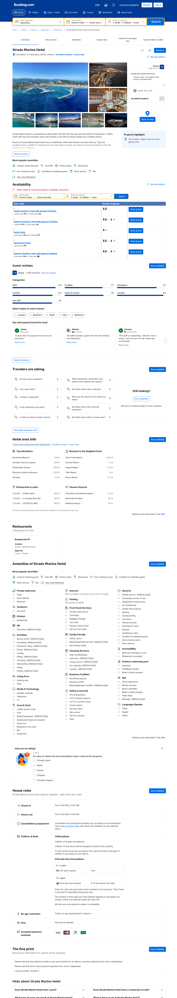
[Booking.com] (24, 5)
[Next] (163, 85)
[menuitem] (19, 12)
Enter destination (26, 20)
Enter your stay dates (70, 826)
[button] (147, 116)
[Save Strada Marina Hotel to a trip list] (142, 50)
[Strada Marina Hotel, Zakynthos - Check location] (13, 54)
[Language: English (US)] (105, 5)
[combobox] (38, 22)
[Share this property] (149, 50)
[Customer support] (113, 5)
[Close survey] (162, 748)
